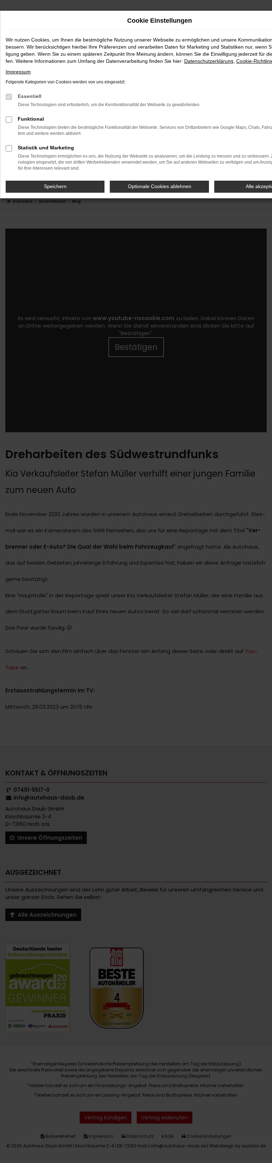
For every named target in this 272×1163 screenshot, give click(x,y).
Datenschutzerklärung (208, 61)
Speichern (55, 186)
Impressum (18, 72)
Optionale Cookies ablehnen (159, 186)
